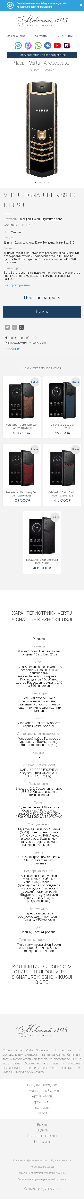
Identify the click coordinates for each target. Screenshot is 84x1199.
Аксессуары (57, 63)
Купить (42, 312)
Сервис (49, 70)
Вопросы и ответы (42, 1136)
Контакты (41, 35)
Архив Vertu (42, 1102)
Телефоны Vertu (30, 219)
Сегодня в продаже (42, 1085)
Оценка (42, 1130)
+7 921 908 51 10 (66, 35)
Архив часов (42, 1096)
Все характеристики (17, 285)
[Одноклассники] (14, 327)
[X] (21, 327)
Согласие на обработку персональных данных (42, 1173)
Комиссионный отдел (42, 1090)
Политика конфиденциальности (30, 1160)
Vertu (34, 63)
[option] (42, 130)
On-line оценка (16, 35)
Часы (20, 63)
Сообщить (13, 349)
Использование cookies (42, 1166)
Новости (42, 1113)
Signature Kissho (52, 219)
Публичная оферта (61, 1160)
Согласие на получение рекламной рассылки (42, 1179)
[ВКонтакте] (7, 327)
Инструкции (42, 1107)
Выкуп (34, 70)
